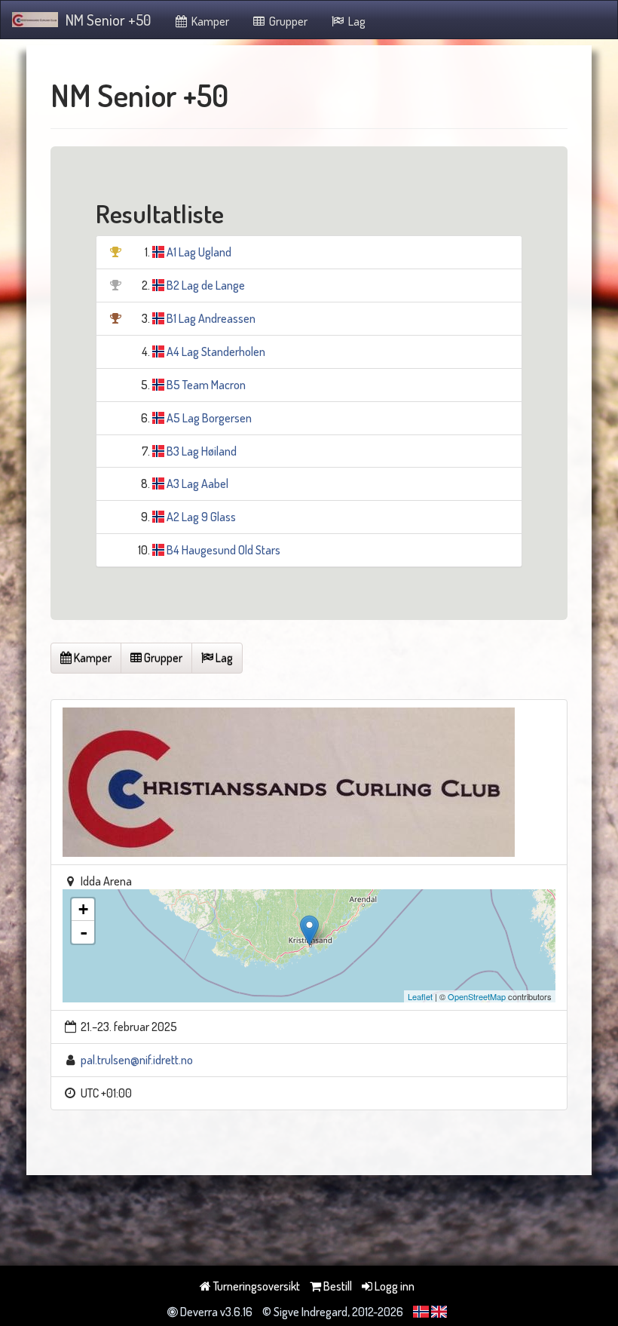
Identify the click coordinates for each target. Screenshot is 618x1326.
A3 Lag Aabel (197, 483)
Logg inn (393, 1286)
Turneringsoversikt (255, 1286)
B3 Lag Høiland (202, 451)
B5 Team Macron (206, 384)
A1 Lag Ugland (199, 251)
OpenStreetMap (477, 996)
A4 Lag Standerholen (216, 351)
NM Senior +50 (108, 19)
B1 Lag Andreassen (211, 318)
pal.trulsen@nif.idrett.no (137, 1059)
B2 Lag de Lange (206, 285)
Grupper (287, 21)
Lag (356, 21)
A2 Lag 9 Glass (201, 516)
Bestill (336, 1286)
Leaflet (420, 996)
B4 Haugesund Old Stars (223, 549)
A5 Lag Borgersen (209, 417)
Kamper (209, 21)
